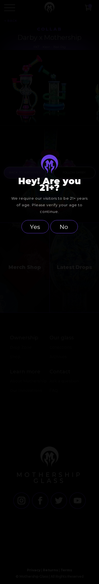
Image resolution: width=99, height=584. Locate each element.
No (64, 226)
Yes (35, 226)
